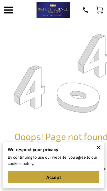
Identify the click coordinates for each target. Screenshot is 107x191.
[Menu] (8, 10)
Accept (53, 177)
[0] (99, 10)
